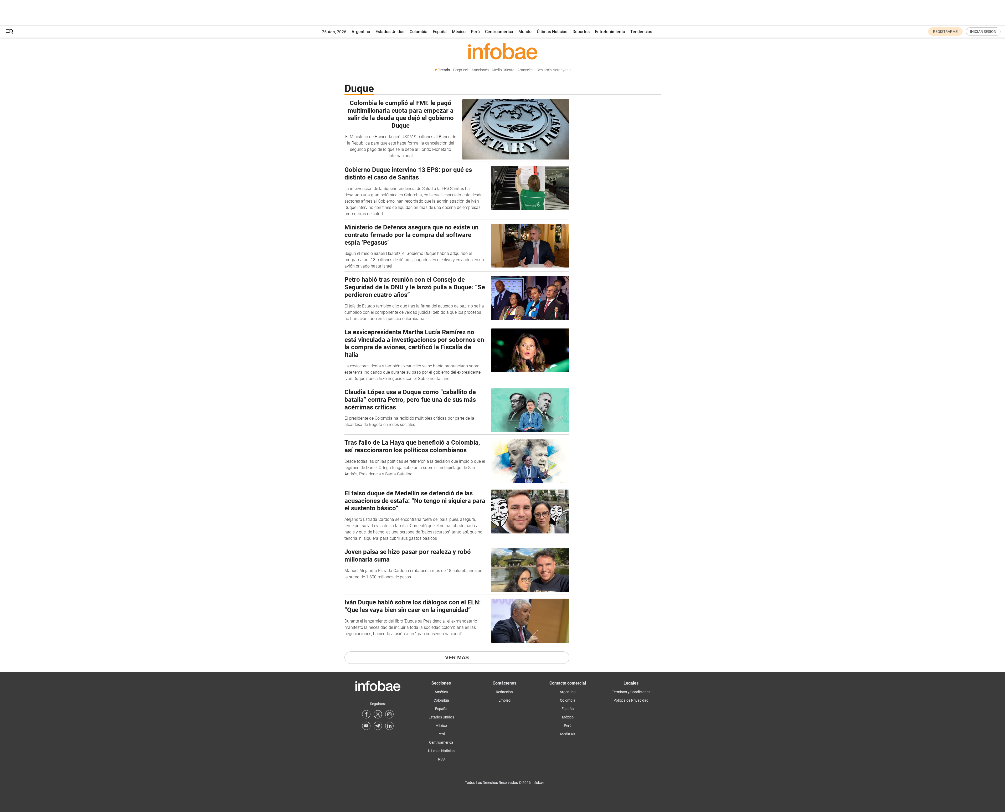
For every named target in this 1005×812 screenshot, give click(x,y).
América (441, 692)
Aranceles (525, 70)
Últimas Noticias (552, 31)
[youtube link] (366, 726)
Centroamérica (499, 31)
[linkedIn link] (389, 726)
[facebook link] (366, 714)
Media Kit (567, 734)
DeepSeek (461, 70)
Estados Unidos (389, 31)
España (440, 31)
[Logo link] (502, 51)
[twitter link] (378, 714)
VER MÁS (457, 657)
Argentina (361, 31)
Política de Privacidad (631, 700)
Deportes (581, 31)
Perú (475, 31)
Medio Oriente (503, 70)
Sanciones (480, 70)
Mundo (525, 31)
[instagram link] (389, 714)
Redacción (504, 692)
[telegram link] (378, 726)
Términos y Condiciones (631, 692)
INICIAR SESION (983, 31)
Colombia (418, 31)
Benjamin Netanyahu (554, 70)
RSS (441, 759)
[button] (9, 31)
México (459, 31)
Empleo (504, 700)
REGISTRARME (945, 31)
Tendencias (641, 31)
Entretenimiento (610, 31)
